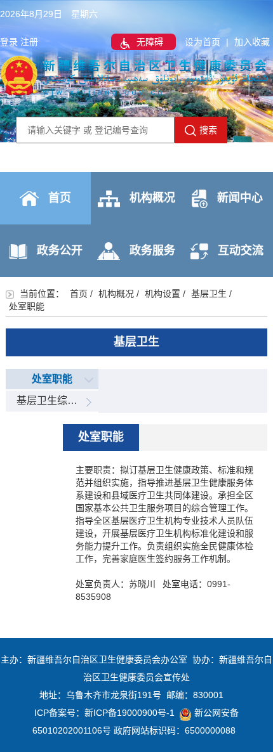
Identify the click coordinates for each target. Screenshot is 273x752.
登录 (9, 42)
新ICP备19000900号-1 (129, 713)
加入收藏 (252, 42)
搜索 (208, 130)
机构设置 (162, 293)
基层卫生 (209, 293)
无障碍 (149, 42)
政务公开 (60, 250)
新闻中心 (240, 197)
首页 (59, 197)
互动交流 (240, 250)
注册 (29, 42)
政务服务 (152, 250)
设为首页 (202, 42)
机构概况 (152, 197)
